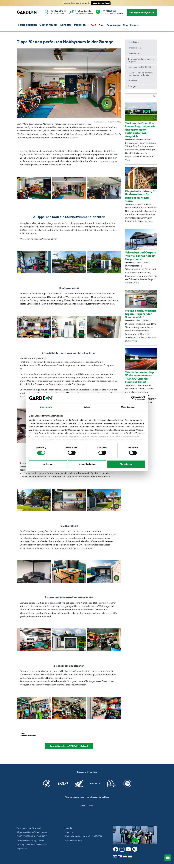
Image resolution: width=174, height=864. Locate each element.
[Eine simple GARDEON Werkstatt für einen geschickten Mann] (34, 327)
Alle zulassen (126, 464)
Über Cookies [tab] (127, 407)
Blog (125, 25)
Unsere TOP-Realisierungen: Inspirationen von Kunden (140, 74)
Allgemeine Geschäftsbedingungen (32, 832)
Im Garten (132, 81)
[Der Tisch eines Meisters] (104, 327)
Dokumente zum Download (29, 828)
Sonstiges (132, 86)
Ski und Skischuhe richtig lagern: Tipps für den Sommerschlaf (140, 314)
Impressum (22, 848)
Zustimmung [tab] (46, 407)
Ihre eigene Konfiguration (141, 12)
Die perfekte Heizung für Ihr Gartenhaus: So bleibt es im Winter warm (141, 196)
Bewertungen (114, 25)
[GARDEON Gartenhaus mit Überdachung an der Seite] (34, 500)
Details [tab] (87, 407)
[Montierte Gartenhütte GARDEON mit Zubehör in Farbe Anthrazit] (104, 262)
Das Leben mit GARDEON (139, 67)
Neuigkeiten (133, 42)
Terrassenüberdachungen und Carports (141, 60)
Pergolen (80, 25)
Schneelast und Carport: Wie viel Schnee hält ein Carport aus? (140, 256)
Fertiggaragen (27, 25)
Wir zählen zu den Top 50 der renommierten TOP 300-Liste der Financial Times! (139, 377)
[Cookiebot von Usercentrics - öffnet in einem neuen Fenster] (133, 398)
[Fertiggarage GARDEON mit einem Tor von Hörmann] (34, 639)
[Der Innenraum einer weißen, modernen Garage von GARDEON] (69, 327)
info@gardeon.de (83, 11)
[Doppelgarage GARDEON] (34, 188)
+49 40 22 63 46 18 (58, 11)
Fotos (101, 25)
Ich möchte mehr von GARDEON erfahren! (69, 746)
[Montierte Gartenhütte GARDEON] (34, 262)
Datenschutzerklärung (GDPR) (30, 840)
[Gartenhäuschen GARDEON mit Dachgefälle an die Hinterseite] (69, 262)
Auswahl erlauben (87, 464)
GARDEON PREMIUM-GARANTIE (32, 836)
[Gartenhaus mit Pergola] (104, 571)
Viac (127, 160)
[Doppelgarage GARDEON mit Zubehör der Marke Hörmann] (104, 639)
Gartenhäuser (48, 25)
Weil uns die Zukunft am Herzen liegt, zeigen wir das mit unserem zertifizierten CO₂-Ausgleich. (140, 129)
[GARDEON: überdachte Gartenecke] (34, 571)
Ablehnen (47, 464)
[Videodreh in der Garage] (104, 188)
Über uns (69, 832)
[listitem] (87, 805)
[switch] (72, 453)
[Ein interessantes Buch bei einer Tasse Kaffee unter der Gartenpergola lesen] (69, 571)
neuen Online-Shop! (101, 3)
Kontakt (134, 25)
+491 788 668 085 (108, 11)
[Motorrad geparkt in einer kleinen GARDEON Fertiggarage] (69, 639)
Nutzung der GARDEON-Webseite (32, 844)
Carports (66, 25)
